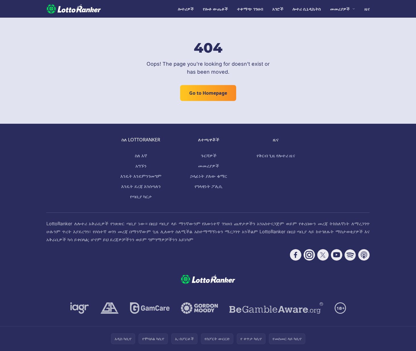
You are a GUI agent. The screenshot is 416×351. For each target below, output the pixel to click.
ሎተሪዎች (186, 9)
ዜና (367, 9)
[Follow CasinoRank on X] (323, 255)
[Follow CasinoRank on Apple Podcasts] (364, 255)
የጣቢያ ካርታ (141, 196)
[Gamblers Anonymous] (109, 308)
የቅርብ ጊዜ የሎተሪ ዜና (276, 155)
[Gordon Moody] (199, 308)
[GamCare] (150, 308)
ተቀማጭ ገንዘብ (250, 9)
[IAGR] (79, 308)
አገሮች (277, 9)
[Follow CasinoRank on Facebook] (295, 255)
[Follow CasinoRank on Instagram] (309, 255)
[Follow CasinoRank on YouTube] (336, 255)
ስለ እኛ (141, 155)
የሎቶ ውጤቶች (215, 9)
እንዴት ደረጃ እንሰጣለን (141, 186)
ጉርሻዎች (209, 155)
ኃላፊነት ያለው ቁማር (208, 176)
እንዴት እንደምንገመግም (140, 176)
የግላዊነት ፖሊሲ (209, 186)
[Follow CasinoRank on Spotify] (350, 255)
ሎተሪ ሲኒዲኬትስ (307, 9)
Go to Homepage (208, 93)
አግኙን (141, 166)
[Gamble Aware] (276, 308)
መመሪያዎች (340, 9)
